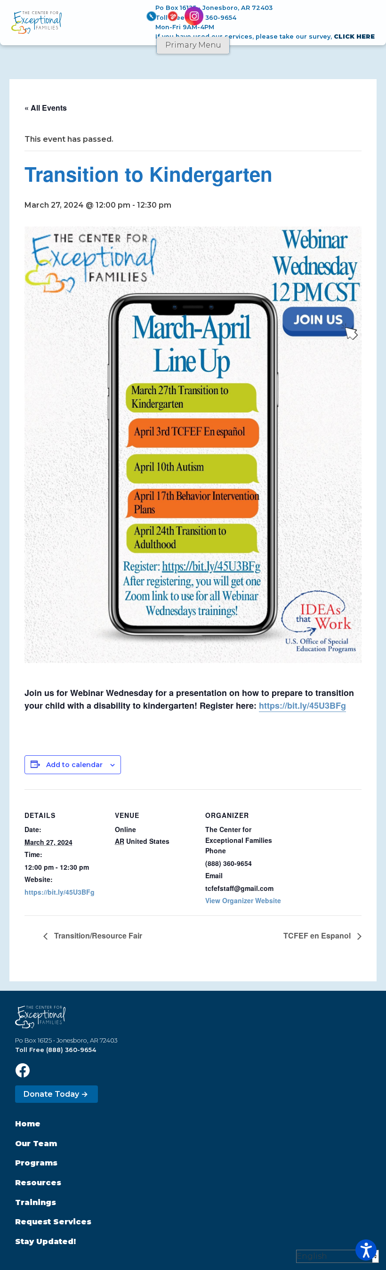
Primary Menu (193, 44)
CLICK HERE (354, 36)
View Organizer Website (243, 900)
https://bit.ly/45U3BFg (302, 705)
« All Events (45, 107)
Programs (36, 1162)
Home (27, 1123)
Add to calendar (74, 764)
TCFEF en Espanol (318, 935)
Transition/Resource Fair (97, 935)
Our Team (36, 1143)
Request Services (53, 1221)
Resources (38, 1182)
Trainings (35, 1202)
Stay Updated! (45, 1241)
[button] (366, 1250)
